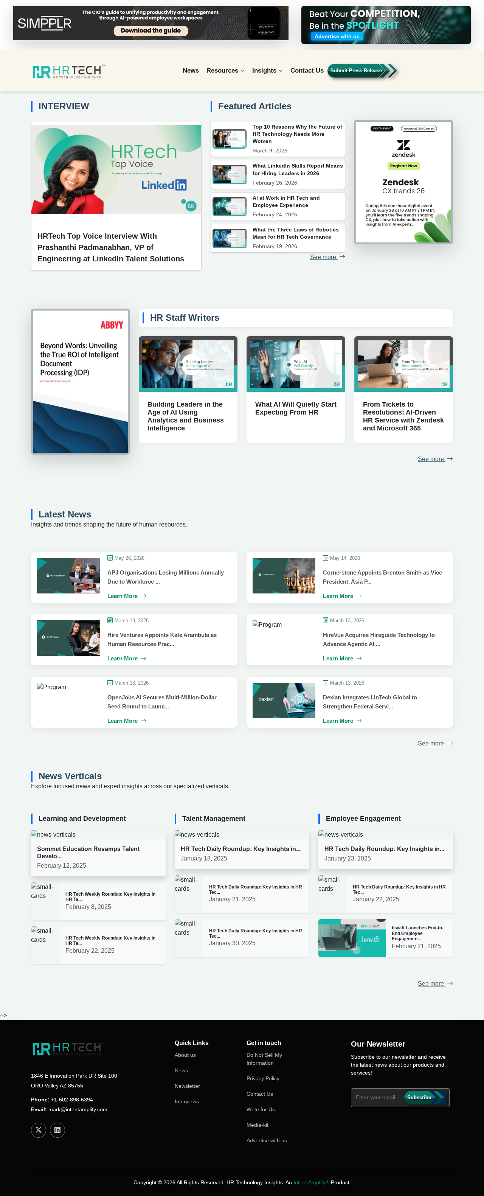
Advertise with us (267, 1140)
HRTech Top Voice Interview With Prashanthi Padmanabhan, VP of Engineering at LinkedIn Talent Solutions (110, 247)
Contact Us (307, 70)
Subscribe (419, 1097)
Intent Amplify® (311, 1182)
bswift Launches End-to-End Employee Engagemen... (418, 933)
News (191, 70)
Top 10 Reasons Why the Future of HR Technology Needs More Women (297, 134)
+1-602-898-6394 (72, 1100)
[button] (431, 73)
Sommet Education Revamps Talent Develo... (88, 852)
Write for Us (261, 1109)
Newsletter (187, 1086)
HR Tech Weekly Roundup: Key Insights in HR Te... (110, 897)
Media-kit (257, 1125)
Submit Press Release (356, 70)
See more (324, 257)
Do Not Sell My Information (264, 1059)
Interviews (187, 1101)
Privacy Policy (263, 1078)
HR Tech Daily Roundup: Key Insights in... (241, 849)
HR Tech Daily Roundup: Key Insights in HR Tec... (255, 889)
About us (185, 1055)
